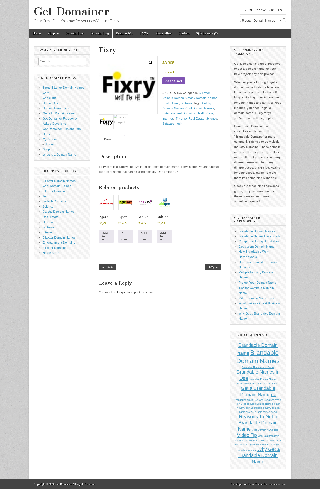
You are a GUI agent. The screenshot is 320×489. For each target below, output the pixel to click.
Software (187, 103)
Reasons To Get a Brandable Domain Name (258, 423)
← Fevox (107, 267)
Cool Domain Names (199, 108)
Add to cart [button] (105, 236)
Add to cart (173, 81)
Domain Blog (99, 33)
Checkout (49, 98)
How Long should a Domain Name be (255, 404)
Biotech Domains (54, 201)
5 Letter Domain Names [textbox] (262, 20)
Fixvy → (212, 267)
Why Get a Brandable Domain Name (259, 455)
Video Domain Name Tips (256, 298)
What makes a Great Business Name (261, 440)
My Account (51, 139)
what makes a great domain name (252, 444)
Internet (167, 118)
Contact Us (50, 103)
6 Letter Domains (54, 191)
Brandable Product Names (263, 379)
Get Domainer (71, 11)
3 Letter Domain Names (59, 237)
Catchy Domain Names (201, 98)
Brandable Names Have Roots (259, 236)
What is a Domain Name (59, 154)
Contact (184, 33)
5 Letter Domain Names (59, 181)
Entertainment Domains (178, 113)
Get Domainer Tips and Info (62, 128)
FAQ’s (143, 33)
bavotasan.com (277, 484)
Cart (46, 93)
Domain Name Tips (56, 108)
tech (179, 123)
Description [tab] (112, 139)
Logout (51, 144)
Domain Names (271, 383)
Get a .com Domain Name (257, 246)
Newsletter (163, 33)
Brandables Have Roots (249, 383)
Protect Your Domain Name (257, 282)
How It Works (248, 257)
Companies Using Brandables (259, 241)
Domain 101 (124, 33)
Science (211, 118)
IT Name (181, 118)
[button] (151, 63)
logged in (123, 292)
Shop (51, 33)
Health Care (170, 103)
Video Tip (247, 435)
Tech (46, 196)
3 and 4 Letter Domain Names (63, 87)
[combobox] (263, 19)
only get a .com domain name (261, 412)
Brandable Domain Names (257, 231)
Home (37, 33)
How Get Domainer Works (267, 400)
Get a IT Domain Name (59, 113)
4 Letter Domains (54, 247)
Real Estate (196, 118)
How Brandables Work (254, 251)
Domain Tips (74, 33)
